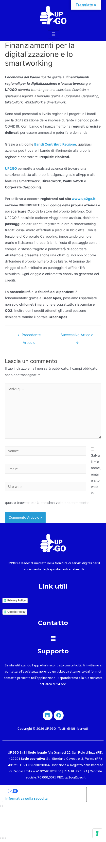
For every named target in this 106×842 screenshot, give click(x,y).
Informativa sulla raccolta (26, 798)
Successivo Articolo (77, 336)
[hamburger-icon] (53, 34)
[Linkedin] (48, 715)
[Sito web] (45, 488)
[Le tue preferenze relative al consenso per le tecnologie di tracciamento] (97, 833)
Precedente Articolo (29, 336)
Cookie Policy (16, 611)
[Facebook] (59, 715)
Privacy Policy (16, 600)
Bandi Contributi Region (54, 144)
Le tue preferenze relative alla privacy (49, 791)
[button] (53, 638)
